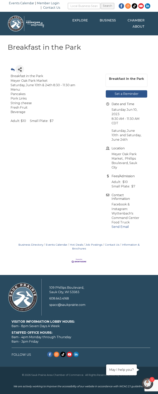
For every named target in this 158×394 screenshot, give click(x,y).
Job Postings (94, 244)
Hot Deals (76, 244)
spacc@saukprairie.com (67, 305)
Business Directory (30, 244)
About (139, 26)
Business (108, 20)
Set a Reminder (127, 94)
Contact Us (51, 7)
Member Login (48, 3)
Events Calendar (21, 3)
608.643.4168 (59, 298)
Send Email (120, 227)
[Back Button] (12, 70)
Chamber (136, 20)
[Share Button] (19, 69)
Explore (80, 20)
